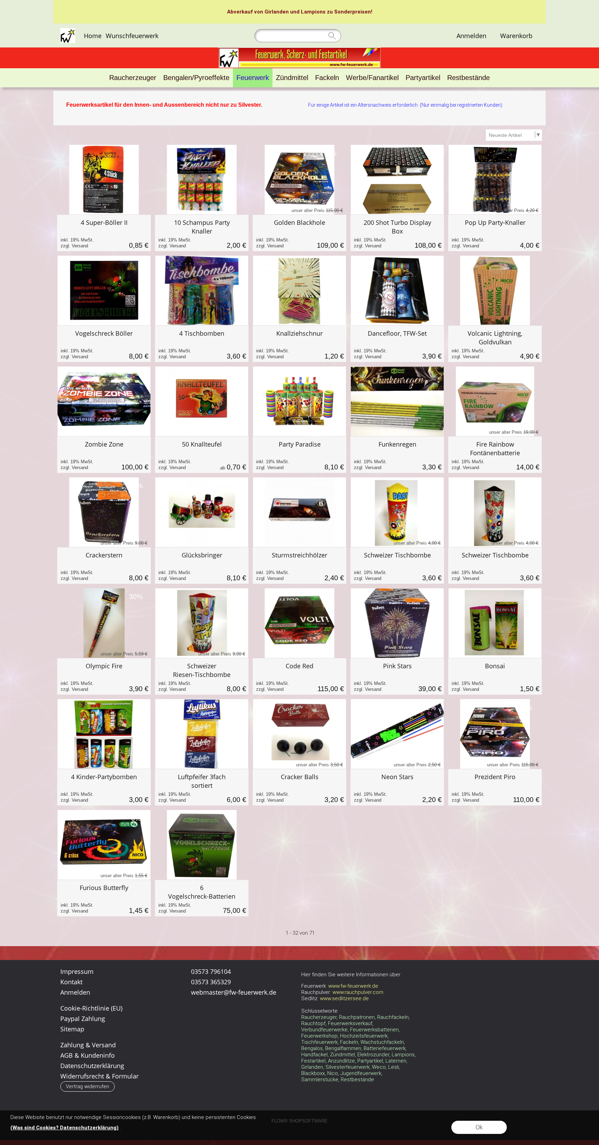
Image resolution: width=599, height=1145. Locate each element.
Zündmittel (342, 1054)
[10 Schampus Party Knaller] (202, 233)
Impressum (77, 971)
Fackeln (349, 1042)
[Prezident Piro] (495, 787)
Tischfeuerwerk (319, 1042)
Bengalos (312, 1048)
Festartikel (313, 1061)
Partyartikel (370, 1061)
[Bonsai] (495, 676)
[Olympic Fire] (104, 676)
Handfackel (314, 1054)
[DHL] (193, 1026)
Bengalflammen (343, 1048)
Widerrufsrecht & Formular (99, 1076)
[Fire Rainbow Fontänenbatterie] (495, 455)
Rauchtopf (313, 1023)
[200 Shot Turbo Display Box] (397, 233)
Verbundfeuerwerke (324, 1030)
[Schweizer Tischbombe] (397, 565)
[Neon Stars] (397, 787)
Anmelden (471, 36)
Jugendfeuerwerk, (361, 1073)
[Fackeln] (327, 77)
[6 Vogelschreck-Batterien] (202, 898)
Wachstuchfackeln (382, 1042)
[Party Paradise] (299, 455)
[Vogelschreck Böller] (104, 344)
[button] (87, 1086)
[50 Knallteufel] (202, 455)
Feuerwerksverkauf (350, 1023)
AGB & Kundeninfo (87, 1055)
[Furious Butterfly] (104, 898)
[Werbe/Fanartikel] (372, 77)
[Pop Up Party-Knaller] (495, 233)
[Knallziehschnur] (299, 344)
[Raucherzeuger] (133, 77)
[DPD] (220, 1026)
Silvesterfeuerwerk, (348, 1067)
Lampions (313, 12)
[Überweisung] (193, 1041)
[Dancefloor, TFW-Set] (397, 344)
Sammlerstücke (319, 1079)
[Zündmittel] (292, 77)
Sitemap (72, 1029)
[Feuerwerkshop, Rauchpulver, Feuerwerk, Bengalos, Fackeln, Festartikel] (299, 50)
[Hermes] (247, 1026)
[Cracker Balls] (299, 787)
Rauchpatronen (357, 1017)
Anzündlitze (341, 1061)
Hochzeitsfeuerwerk (364, 1036)
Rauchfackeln (393, 1017)
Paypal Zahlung (82, 1018)
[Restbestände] (468, 77)
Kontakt (71, 982)
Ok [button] (479, 1127)
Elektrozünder (373, 1054)
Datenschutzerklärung (92, 1066)
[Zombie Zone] (104, 455)
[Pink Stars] (397, 676)
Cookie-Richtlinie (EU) (91, 1008)
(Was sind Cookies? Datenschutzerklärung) (64, 1128)
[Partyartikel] (423, 77)
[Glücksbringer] (202, 565)
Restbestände (357, 1079)
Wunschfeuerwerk (132, 36)
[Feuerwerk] (252, 77)
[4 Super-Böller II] (104, 233)
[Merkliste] (493, 35)
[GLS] (274, 1026)
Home (93, 36)
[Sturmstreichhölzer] (299, 565)
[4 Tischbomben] (202, 344)
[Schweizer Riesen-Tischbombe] (202, 676)
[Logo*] (67, 31)
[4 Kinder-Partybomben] (104, 787)
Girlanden (276, 12)
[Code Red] (299, 676)
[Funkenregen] (397, 455)
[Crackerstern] (104, 565)
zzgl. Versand (74, 245)
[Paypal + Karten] (220, 1041)
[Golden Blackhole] (299, 233)
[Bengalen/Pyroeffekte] (196, 77)
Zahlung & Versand (88, 1045)
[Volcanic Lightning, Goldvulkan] (495, 344)
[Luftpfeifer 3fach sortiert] (202, 787)
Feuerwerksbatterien (374, 1030)
